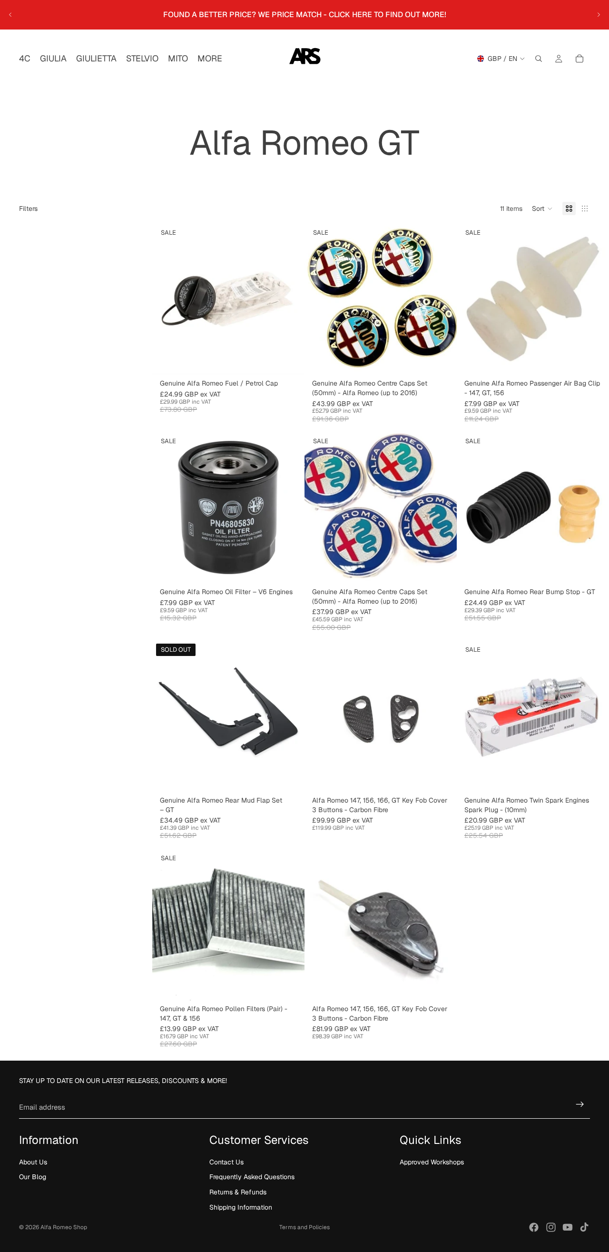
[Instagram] (551, 1227)
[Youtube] (567, 1227)
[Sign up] (580, 1104)
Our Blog (32, 1177)
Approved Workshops (432, 1162)
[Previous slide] (10, 14)
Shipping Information (240, 1206)
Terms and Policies (304, 1227)
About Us (33, 1162)
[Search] (538, 58)
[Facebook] (534, 1227)
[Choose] (442, 777)
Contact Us (226, 1162)
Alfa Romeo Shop (63, 1227)
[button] (542, 208)
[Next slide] (598, 14)
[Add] (289, 360)
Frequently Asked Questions (252, 1177)
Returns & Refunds (237, 1192)
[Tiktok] (584, 1227)
